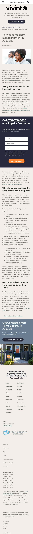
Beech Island (20, 403)
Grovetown (9, 409)
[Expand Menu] (17, 11)
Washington (20, 383)
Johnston (19, 386)
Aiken (7, 393)
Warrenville (9, 399)
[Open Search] (28, 2)
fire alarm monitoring (11, 81)
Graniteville (20, 399)
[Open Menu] (3, 2)
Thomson (19, 389)
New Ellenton (20, 393)
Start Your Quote (16, 161)
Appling (8, 406)
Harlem (7, 403)
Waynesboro (9, 386)
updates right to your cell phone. (12, 184)
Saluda (7, 396)
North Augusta (21, 406)
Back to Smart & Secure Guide (13, 316)
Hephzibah (20, 409)
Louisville (8, 412)
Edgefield (19, 396)
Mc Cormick (9, 389)
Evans (7, 383)
